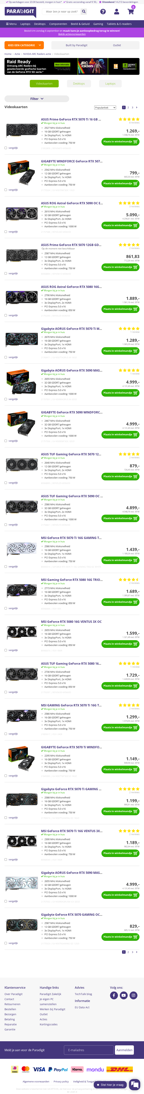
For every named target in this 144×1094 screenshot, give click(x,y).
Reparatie (10, 1024)
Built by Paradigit (76, 45)
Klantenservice (15, 987)
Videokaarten (44, 83)
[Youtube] (124, 995)
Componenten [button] (58, 24)
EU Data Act (82, 1007)
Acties (43, 1019)
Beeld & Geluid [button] (80, 24)
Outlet (117, 45)
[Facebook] (114, 995)
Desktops (79, 83)
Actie (17, 54)
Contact (9, 999)
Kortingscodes (49, 1024)
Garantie (9, 1029)
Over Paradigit (13, 994)
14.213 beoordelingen (120, 2)
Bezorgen (10, 1014)
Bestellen (10, 1009)
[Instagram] (133, 995)
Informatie (82, 1001)
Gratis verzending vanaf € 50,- (82, 2)
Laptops (110, 83)
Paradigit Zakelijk (50, 994)
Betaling (9, 1019)
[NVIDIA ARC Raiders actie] (72, 66)
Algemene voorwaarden (36, 1081)
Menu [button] (13, 24)
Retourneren (12, 1004)
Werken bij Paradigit (52, 1009)
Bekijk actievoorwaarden (72, 34)
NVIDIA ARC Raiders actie (37, 54)
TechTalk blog (83, 994)
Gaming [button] (98, 24)
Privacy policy (61, 1081)
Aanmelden (124, 1050)
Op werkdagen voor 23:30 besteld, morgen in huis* (35, 2)
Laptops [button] (25, 24)
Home (7, 54)
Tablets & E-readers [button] (119, 24)
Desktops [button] (40, 24)
